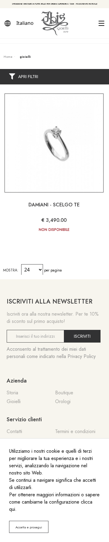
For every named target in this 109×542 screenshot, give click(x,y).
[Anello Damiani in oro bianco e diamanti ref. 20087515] (54, 143)
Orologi (63, 401)
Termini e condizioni (75, 431)
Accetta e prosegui (28, 527)
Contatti (14, 431)
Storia (12, 392)
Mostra (10, 270)
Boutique (64, 392)
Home (8, 56)
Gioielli (14, 401)
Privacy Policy (82, 356)
